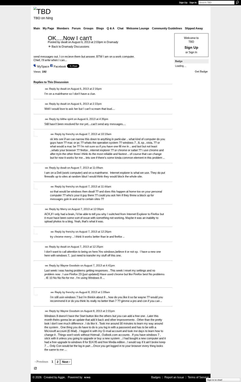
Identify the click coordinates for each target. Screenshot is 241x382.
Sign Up (183, 2)
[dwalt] (40, 45)
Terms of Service (198, 377)
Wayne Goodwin (70, 265)
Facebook (60, 66)
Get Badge (201, 71)
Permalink (46, 89)
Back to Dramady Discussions (70, 46)
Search (237, 2)
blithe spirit (66, 119)
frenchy (70, 134)
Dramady (112, 42)
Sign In (193, 2)
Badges (156, 377)
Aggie (61, 377)
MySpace (43, 66)
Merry (63, 209)
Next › (66, 361)
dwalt (64, 42)
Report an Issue (174, 377)
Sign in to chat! (214, 380)
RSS (35, 368)
